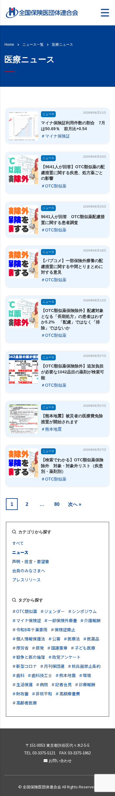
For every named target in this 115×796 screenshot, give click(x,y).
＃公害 (54, 639)
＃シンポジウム (82, 611)
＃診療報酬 (85, 684)
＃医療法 (71, 639)
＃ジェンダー (52, 611)
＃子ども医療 (82, 648)
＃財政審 (20, 694)
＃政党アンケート (64, 657)
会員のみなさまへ (28, 570)
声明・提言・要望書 (30, 561)
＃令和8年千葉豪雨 (29, 629)
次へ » (74, 504)
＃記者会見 (61, 684)
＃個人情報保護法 (28, 639)
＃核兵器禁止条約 (84, 666)
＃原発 (38, 648)
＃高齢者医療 (24, 703)
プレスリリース (26, 580)
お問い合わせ (59, 761)
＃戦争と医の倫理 (28, 657)
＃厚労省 (20, 648)
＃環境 (85, 675)
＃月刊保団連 (52, 666)
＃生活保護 (22, 684)
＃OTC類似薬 (53, 186)
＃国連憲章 (57, 648)
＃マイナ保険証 (55, 136)
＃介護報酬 (90, 620)
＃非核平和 (42, 694)
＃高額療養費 (67, 694)
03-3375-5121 (43, 753)
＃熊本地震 (51, 429)
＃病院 (42, 684)
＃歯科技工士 (39, 675)
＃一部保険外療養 (60, 620)
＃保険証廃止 (62, 629)
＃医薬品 (91, 639)
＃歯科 (18, 675)
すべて (18, 543)
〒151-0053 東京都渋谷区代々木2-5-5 (57, 745)
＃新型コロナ (24, 666)
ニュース (48, 114)
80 (57, 504)
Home (9, 45)
